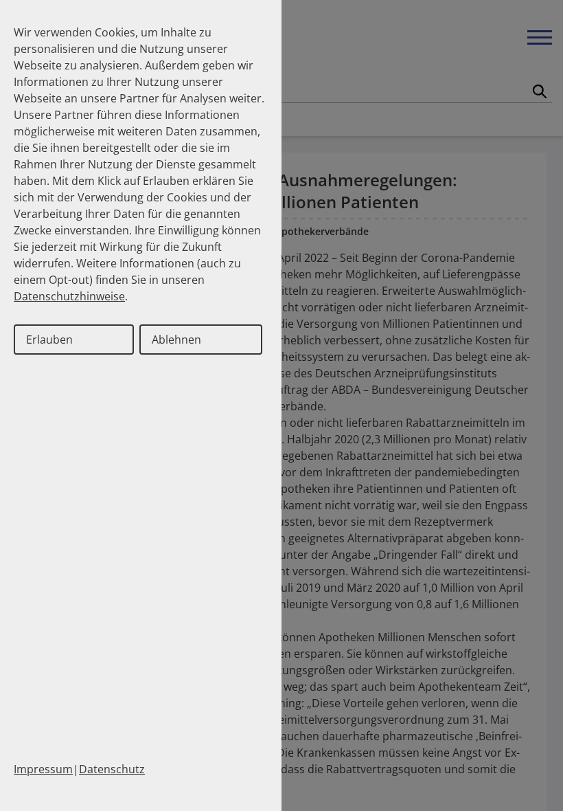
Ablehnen (176, 339)
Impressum (43, 769)
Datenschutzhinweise (69, 296)
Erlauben (49, 339)
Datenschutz (112, 769)
